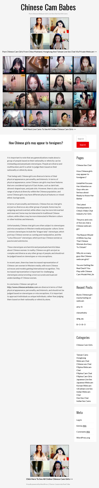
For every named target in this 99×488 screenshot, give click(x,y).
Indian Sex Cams (83, 401)
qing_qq (79, 318)
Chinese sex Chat (83, 364)
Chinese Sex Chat (84, 165)
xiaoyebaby (81, 312)
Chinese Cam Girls (84, 345)
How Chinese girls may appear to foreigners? (36, 142)
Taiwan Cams (82, 355)
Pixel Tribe (66, 484)
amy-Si (79, 306)
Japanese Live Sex (84, 379)
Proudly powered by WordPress (37, 484)
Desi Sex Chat (82, 398)
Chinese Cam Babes (48, 6)
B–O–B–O (81, 324)
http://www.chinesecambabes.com (22, 287)
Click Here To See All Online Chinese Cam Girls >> (49, 479)
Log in (79, 420)
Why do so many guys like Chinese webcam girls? (84, 256)
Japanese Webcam (84, 382)
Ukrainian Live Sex (84, 388)
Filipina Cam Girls (84, 376)
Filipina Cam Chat (84, 373)
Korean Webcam (83, 385)
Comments (83, 431)
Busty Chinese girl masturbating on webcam (84, 297)
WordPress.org (83, 437)
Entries (81, 426)
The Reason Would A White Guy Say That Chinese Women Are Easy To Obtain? (84, 241)
